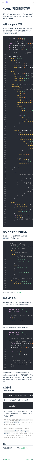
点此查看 (18, 292)
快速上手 (7, 459)
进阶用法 (29, 459)
